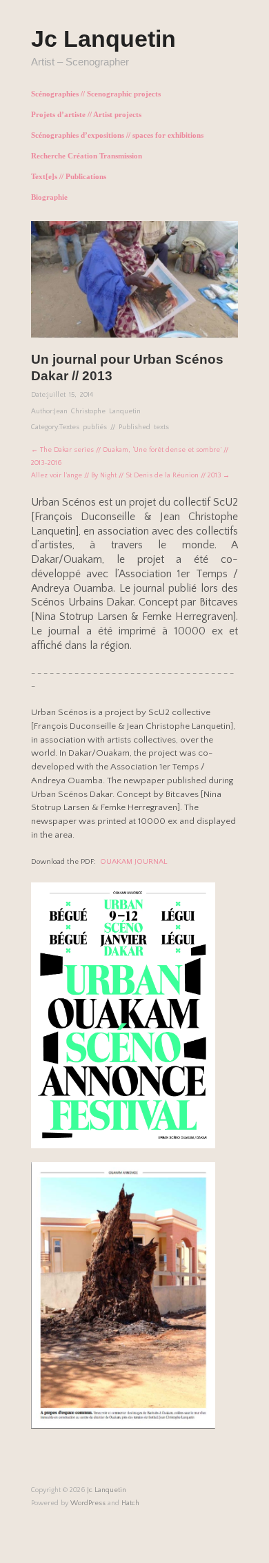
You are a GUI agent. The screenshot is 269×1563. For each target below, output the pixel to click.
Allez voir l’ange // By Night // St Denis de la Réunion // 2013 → (130, 475)
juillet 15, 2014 (70, 395)
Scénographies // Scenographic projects (96, 94)
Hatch (130, 1503)
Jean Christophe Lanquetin (97, 411)
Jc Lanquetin (103, 38)
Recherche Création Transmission (86, 156)
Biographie (49, 197)
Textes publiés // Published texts (114, 427)
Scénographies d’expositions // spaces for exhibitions (117, 135)
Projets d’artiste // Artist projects (86, 114)
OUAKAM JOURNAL (133, 861)
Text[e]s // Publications (68, 176)
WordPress (88, 1503)
